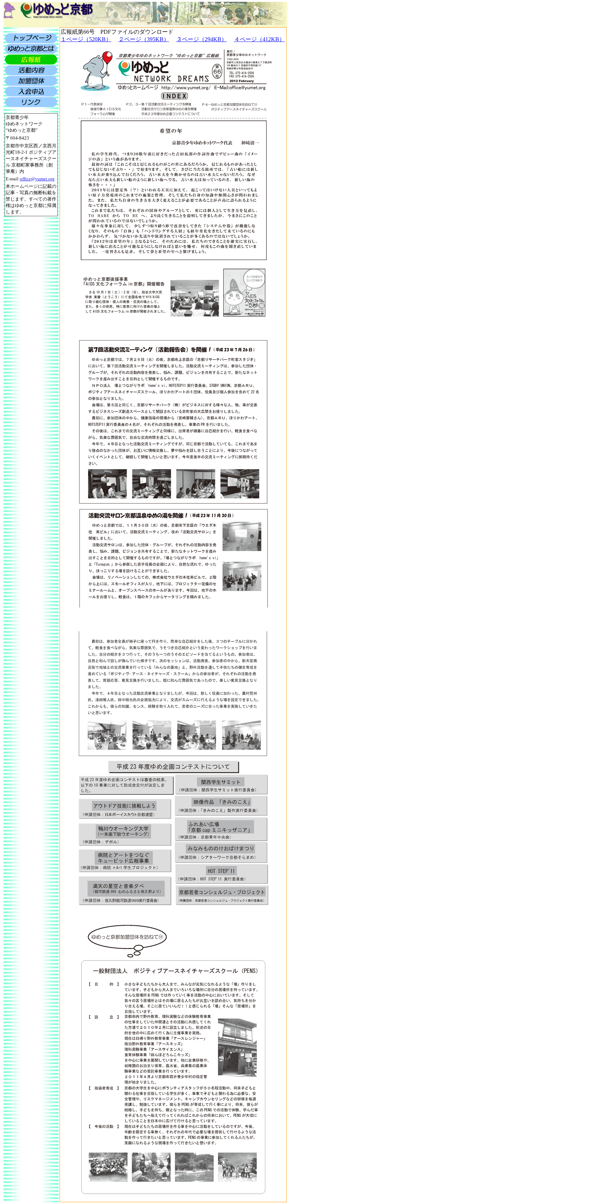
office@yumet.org (37, 178)
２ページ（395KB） (143, 39)
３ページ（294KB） (201, 39)
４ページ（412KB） (259, 39)
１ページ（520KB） (86, 39)
